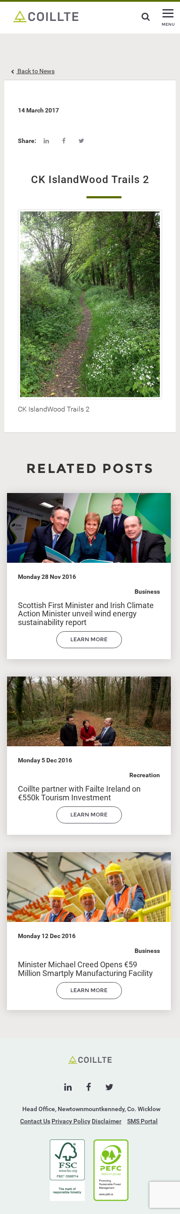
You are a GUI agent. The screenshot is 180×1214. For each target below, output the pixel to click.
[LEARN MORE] (89, 646)
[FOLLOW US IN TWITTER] (109, 1087)
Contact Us (35, 1121)
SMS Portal (142, 1121)
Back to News (35, 71)
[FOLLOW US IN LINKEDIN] (68, 1087)
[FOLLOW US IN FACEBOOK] (88, 1087)
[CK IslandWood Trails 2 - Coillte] (46, 15)
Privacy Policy (71, 1121)
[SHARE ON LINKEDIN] (46, 140)
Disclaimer (106, 1121)
